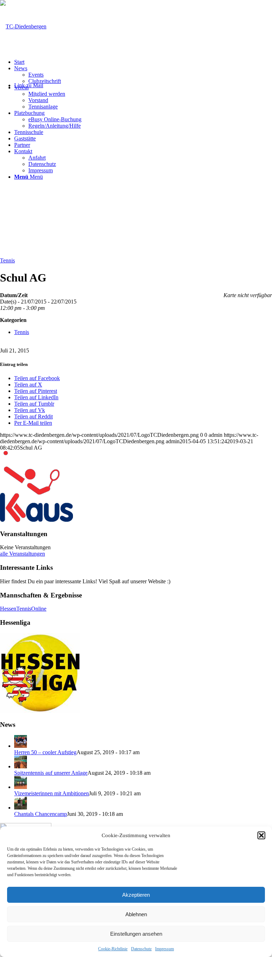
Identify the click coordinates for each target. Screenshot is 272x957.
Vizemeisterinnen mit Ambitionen (51, 793)
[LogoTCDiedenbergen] (23, 26)
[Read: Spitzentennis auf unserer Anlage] (20, 766)
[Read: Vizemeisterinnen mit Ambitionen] (20, 787)
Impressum (164, 948)
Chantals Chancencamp (40, 814)
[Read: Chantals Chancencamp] (20, 808)
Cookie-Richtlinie (113, 948)
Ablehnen (136, 914)
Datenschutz (141, 948)
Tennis (7, 260)
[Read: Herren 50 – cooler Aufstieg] (20, 746)
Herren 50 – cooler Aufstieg (45, 752)
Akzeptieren (136, 895)
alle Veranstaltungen (22, 554)
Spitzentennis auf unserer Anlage (50, 773)
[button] (261, 835)
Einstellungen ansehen (136, 934)
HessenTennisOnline (23, 609)
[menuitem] (143, 62)
